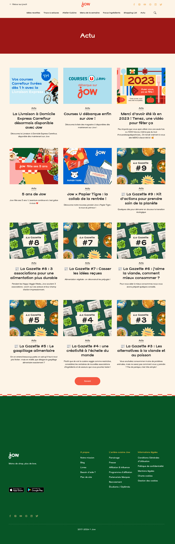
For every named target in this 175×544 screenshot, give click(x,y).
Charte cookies (145, 476)
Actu (33, 108)
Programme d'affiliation (120, 472)
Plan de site (86, 477)
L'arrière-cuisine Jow (119, 452)
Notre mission (87, 457)
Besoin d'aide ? (88, 472)
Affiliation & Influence (119, 467)
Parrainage (114, 457)
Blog (82, 462)
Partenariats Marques (119, 477)
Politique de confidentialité (150, 466)
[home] (85, 4)
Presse (112, 462)
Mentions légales (146, 471)
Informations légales (148, 452)
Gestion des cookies (148, 480)
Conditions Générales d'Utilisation (148, 459)
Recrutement (115, 482)
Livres (83, 467)
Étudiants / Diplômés (119, 487)
